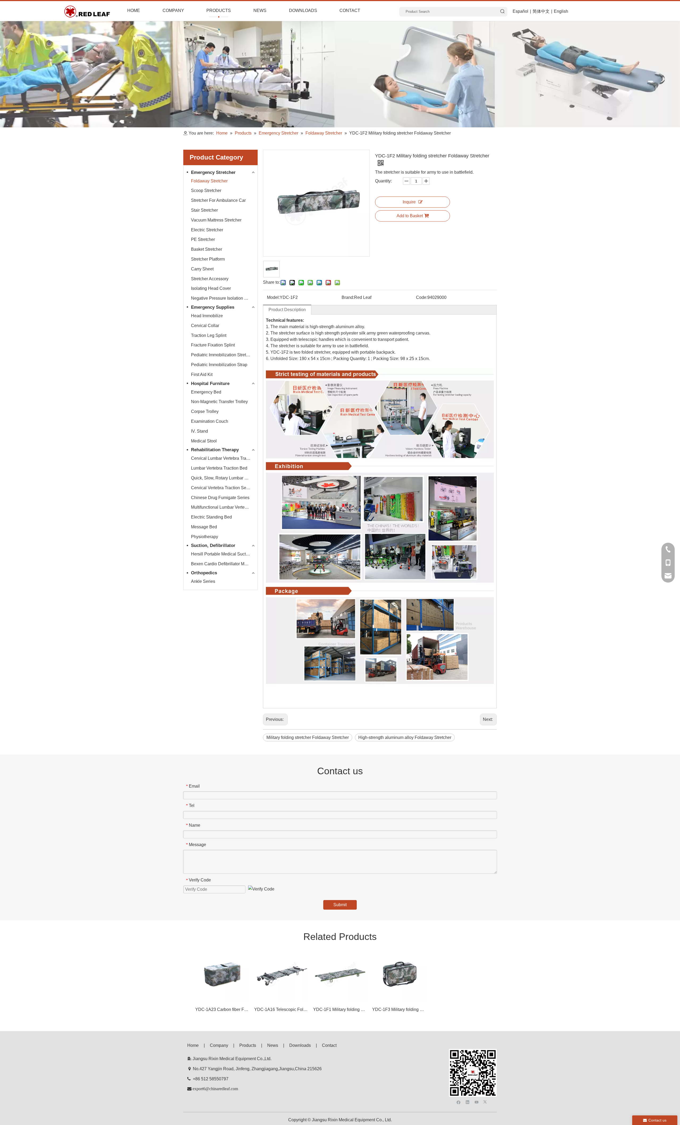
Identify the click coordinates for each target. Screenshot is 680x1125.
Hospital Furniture (210, 383)
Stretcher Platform (208, 259)
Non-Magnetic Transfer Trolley (219, 401)
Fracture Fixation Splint (213, 345)
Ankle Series (203, 581)
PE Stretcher (203, 239)
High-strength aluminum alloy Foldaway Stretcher (404, 737)
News (272, 1045)
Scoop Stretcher (206, 190)
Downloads (300, 1045)
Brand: (348, 297)
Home (193, 1045)
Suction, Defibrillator (213, 545)
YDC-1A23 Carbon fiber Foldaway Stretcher (222, 1009)
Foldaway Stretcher (209, 181)
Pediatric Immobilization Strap (219, 364)
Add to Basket (410, 216)
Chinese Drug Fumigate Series (220, 497)
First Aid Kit (201, 374)
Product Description (287, 309)
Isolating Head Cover (211, 288)
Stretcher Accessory (209, 279)
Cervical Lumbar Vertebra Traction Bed (223, 458)
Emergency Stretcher (213, 172)
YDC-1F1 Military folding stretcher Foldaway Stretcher (340, 1009)
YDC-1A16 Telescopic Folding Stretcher (281, 1009)
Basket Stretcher (206, 249)
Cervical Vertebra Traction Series (222, 488)
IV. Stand (199, 431)
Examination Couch (209, 421)
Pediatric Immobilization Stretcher (222, 355)
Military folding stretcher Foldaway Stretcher (307, 737)
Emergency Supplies (212, 307)
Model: (273, 297)
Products (247, 1045)
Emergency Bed (206, 392)
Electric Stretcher (207, 230)
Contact (329, 1045)
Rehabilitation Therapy (215, 449)
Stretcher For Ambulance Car (218, 200)
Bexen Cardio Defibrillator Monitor (223, 564)
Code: (421, 297)
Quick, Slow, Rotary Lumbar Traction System (223, 478)
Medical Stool (204, 441)
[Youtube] (476, 1101)
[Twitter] (485, 1101)
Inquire (409, 202)
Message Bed (204, 527)
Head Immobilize (207, 315)
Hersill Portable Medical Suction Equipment (223, 554)
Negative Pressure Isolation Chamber (223, 298)
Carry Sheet (202, 269)
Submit (340, 904)
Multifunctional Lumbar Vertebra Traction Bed (223, 507)
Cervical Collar (205, 325)
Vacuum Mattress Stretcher (216, 220)
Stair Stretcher (204, 210)
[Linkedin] (467, 1101)
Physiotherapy (204, 536)
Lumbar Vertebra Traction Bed (219, 468)
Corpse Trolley (205, 411)
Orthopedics (204, 572)
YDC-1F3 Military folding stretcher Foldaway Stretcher (399, 1009)
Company (219, 1045)
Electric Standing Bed (211, 517)
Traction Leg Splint (208, 335)
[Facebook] (458, 1101)
